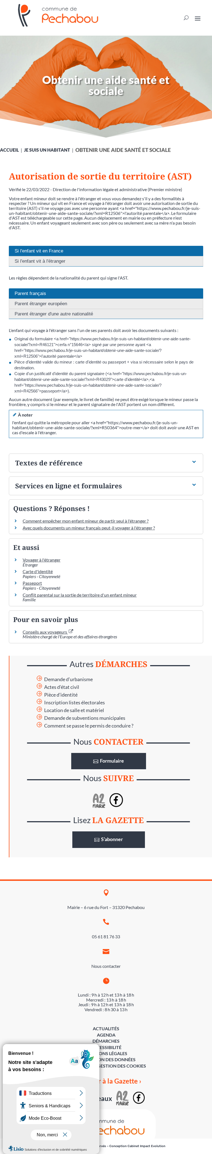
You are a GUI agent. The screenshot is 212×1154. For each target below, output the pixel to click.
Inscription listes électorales (74, 702)
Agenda (106, 1034)
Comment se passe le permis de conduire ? (88, 726)
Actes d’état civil (61, 687)
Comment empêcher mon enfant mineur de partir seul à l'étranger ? (86, 520)
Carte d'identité (38, 571)
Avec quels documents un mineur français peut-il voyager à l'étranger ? (89, 527)
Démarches (106, 1041)
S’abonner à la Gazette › (106, 1081)
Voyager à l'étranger (41, 559)
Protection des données (106, 1059)
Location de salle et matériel (74, 710)
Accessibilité (106, 1047)
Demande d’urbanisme (68, 679)
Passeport (32, 583)
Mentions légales (106, 1053)
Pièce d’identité (61, 695)
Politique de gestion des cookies (106, 1065)
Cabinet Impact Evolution (146, 1146)
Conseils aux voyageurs (45, 631)
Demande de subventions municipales (84, 718)
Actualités (106, 1028)
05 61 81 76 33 (106, 936)
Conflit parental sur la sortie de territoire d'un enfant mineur (80, 594)
